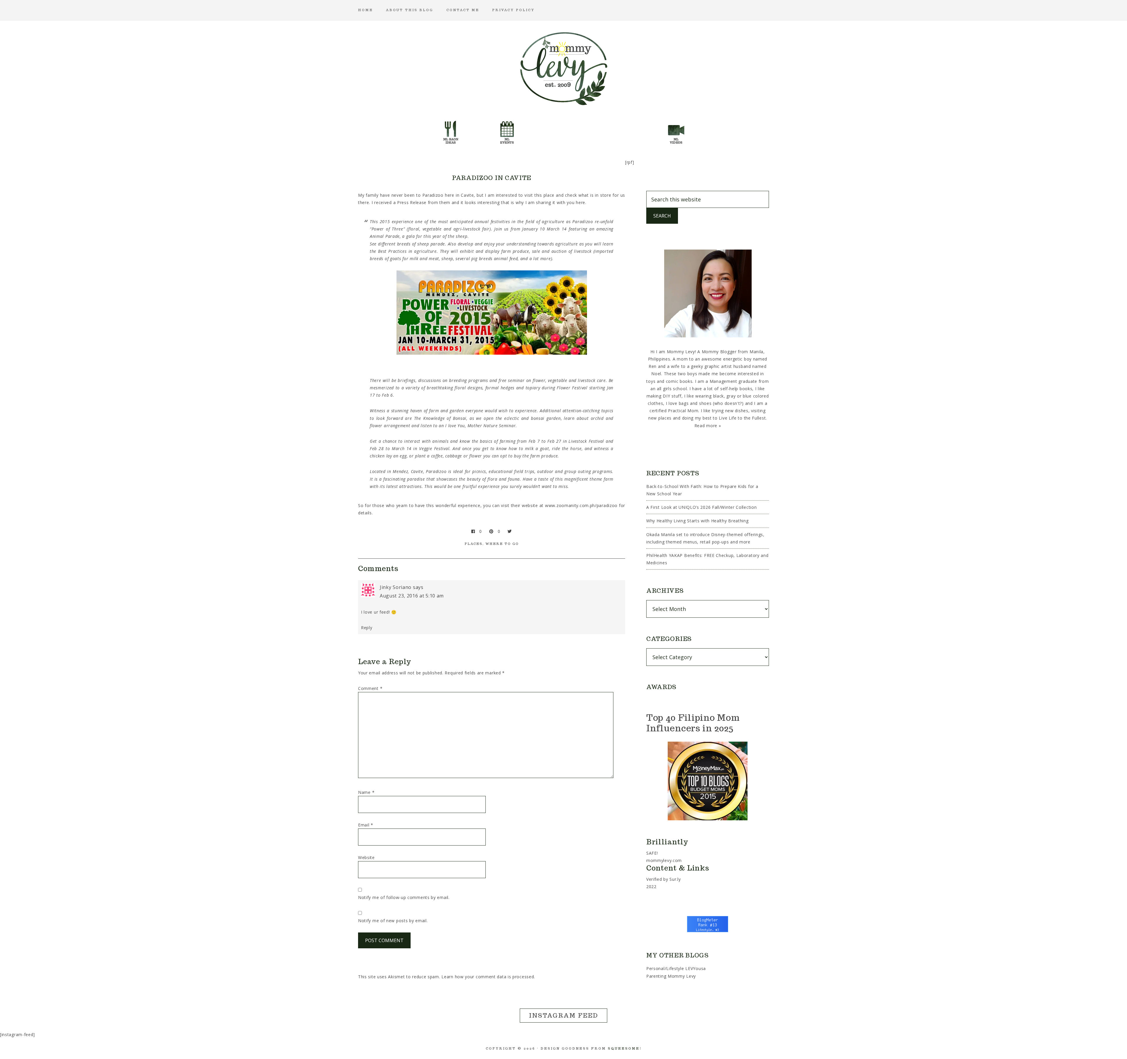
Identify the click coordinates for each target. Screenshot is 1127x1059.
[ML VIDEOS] (676, 130)
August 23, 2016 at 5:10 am (412, 595)
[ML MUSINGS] (563, 130)
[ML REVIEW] (591, 130)
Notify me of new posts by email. (393, 920)
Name (366, 792)
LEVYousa (695, 968)
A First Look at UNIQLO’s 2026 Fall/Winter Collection (701, 507)
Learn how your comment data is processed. (488, 976)
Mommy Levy (563, 67)
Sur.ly (675, 879)
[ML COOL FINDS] (479, 130)
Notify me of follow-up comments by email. (404, 897)
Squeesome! (625, 1048)
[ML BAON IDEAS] (451, 130)
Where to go (502, 544)
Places (473, 544)
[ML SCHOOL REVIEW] (620, 130)
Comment (370, 688)
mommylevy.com (664, 860)
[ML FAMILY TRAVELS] (535, 130)
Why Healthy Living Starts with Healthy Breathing (697, 520)
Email (365, 825)
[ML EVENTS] (507, 130)
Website (366, 857)
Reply (366, 627)
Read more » (707, 425)
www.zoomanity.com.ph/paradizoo (581, 505)
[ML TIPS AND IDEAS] (648, 130)
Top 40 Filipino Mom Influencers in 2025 (693, 723)
